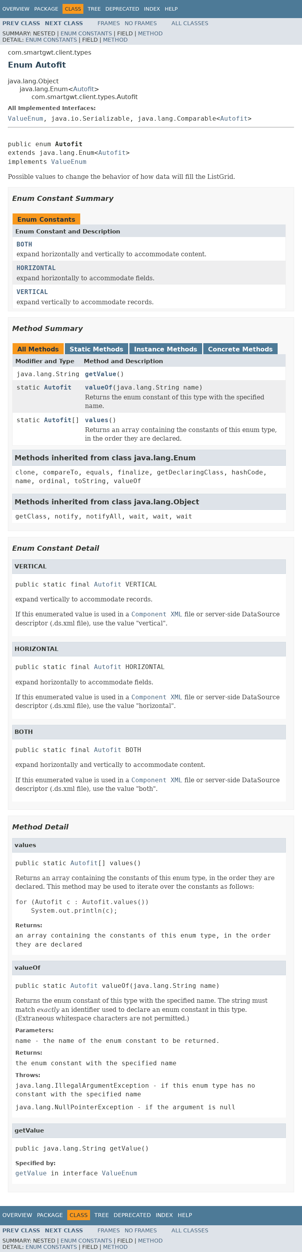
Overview (15, 9)
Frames (109, 23)
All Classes (189, 23)
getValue (100, 374)
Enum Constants (86, 33)
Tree (94, 9)
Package (46, 9)
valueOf (98, 387)
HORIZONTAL (36, 268)
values (97, 420)
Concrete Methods (240, 349)
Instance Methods (165, 349)
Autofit (83, 89)
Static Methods (96, 349)
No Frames (141, 23)
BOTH (24, 244)
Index (152, 9)
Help (171, 9)
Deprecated (122, 9)
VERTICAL (32, 292)
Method (150, 33)
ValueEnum (25, 118)
